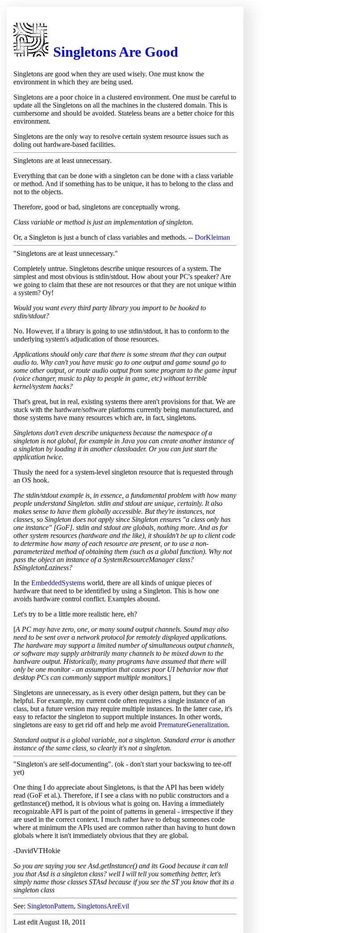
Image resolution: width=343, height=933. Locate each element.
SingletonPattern (50, 906)
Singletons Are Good (115, 52)
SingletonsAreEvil (103, 906)
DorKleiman (212, 237)
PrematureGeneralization (193, 725)
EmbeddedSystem (56, 583)
